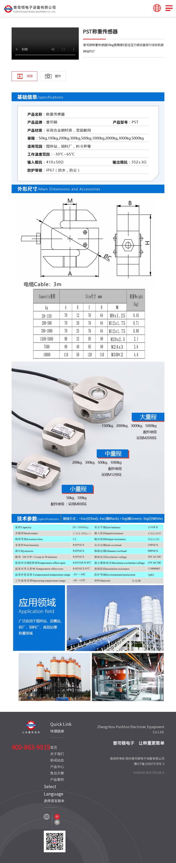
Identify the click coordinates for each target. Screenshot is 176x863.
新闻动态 (57, 760)
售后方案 (57, 773)
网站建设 (158, 772)
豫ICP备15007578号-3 (149, 763)
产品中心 (57, 766)
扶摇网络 (139, 772)
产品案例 (57, 779)
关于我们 (57, 754)
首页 (53, 747)
